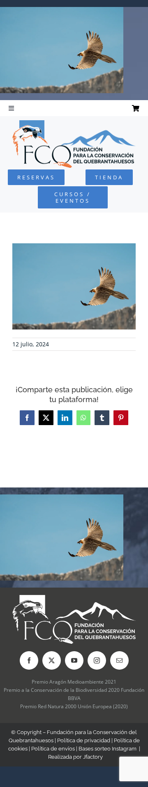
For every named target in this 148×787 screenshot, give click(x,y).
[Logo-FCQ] (74, 123)
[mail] (119, 660)
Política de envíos (53, 749)
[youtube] (74, 660)
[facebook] (29, 660)
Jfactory (93, 757)
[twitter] (51, 660)
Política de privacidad (83, 740)
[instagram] (97, 660)
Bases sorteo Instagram (107, 749)
